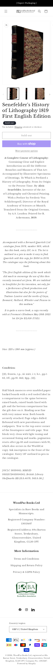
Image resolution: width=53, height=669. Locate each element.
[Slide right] (50, 94)
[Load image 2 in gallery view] (26, 94)
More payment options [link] (26, 151)
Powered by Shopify (26, 664)
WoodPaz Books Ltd (22, 655)
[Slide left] (3, 94)
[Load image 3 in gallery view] (40, 94)
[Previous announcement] (5, 3)
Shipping (18, 127)
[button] (6, 11)
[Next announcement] (47, 3)
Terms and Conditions (26, 558)
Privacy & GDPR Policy (26, 572)
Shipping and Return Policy (26, 565)
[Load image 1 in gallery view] (13, 94)
